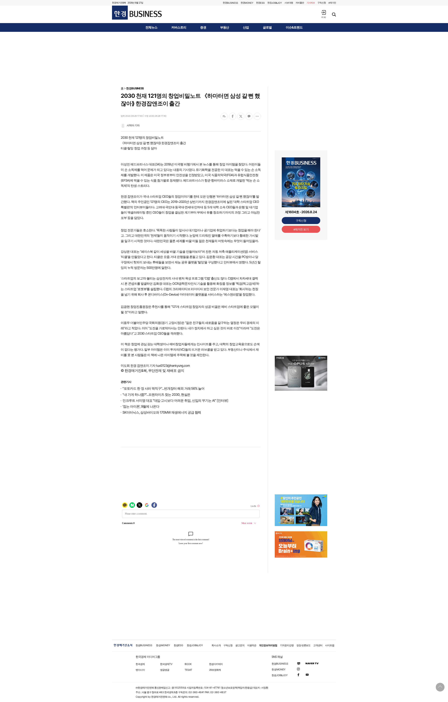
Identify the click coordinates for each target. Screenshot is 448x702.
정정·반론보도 (303, 645)
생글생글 (164, 669)
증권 (203, 27)
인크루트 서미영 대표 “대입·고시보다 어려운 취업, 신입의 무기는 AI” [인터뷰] (175, 401)
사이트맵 (329, 645)
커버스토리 (178, 27)
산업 (246, 27)
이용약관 (251, 645)
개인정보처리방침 (268, 645)
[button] (323, 14)
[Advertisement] (224, 59)
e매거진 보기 (301, 229)
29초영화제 (215, 669)
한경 (230, 2)
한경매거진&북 (119, 2)
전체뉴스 (151, 27)
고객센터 (317, 645)
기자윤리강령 (287, 645)
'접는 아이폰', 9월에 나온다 (140, 407)
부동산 (224, 27)
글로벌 (267, 27)
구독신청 (321, 2)
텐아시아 (140, 669)
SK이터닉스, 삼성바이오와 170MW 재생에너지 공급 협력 (161, 412)
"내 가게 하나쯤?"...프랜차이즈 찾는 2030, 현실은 (156, 395)
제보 (311, 2)
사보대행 (289, 2)
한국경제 (140, 663)
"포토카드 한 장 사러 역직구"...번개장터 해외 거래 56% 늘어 (163, 389)
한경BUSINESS (135, 88)
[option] (301, 373)
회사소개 (216, 645)
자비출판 (300, 2)
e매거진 (332, 2)
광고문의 (239, 645)
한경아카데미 (216, 663)
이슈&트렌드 (294, 27)
